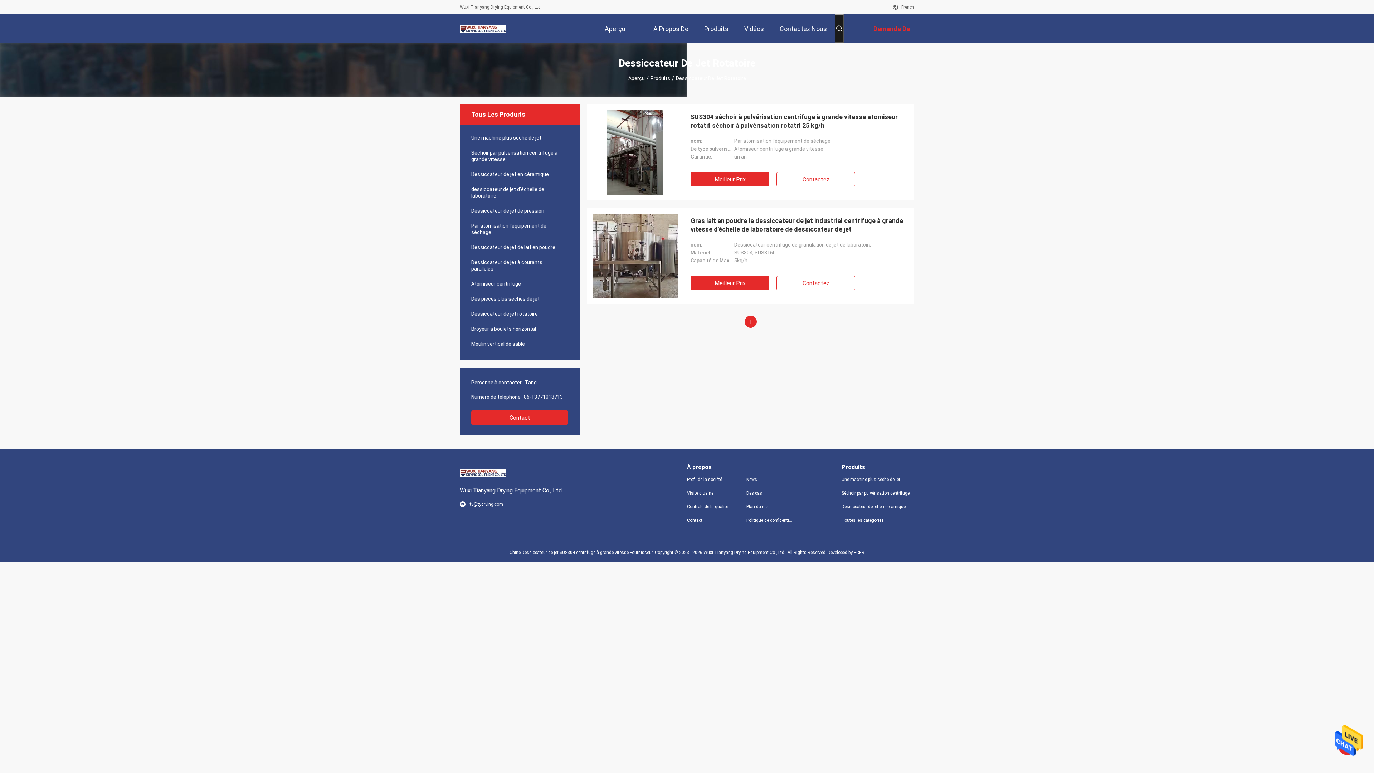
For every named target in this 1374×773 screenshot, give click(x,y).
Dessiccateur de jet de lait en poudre (513, 247)
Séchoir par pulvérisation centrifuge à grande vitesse (514, 156)
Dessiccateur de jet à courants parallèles (506, 265)
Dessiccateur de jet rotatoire (504, 314)
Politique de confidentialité (770, 520)
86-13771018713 (543, 397)
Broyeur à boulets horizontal (503, 329)
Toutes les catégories (863, 520)
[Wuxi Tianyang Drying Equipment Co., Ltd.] (483, 28)
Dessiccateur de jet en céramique (510, 174)
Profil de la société (704, 479)
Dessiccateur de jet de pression (507, 211)
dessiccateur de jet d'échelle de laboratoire (507, 192)
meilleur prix (730, 179)
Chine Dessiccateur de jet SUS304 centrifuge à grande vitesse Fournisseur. (582, 552)
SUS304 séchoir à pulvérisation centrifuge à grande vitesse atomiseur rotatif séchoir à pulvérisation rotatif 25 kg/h (794, 121)
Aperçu (636, 78)
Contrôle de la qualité (707, 506)
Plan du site (757, 506)
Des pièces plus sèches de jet (505, 299)
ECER (859, 552)
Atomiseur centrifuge (496, 284)
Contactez (816, 179)
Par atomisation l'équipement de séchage (508, 229)
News (751, 479)
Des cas (754, 493)
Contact (520, 417)
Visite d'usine (700, 493)
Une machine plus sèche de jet (506, 138)
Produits (660, 78)
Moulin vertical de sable (498, 344)
